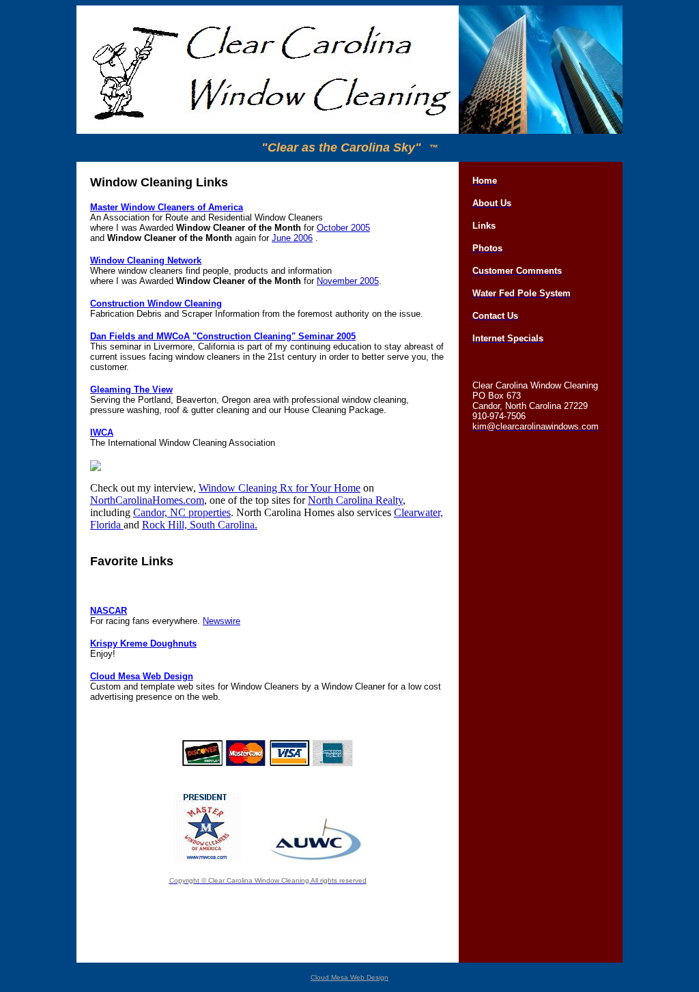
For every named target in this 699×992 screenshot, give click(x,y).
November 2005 (348, 281)
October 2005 (343, 228)
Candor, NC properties (182, 512)
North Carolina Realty (355, 500)
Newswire (221, 621)
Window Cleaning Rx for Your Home (279, 488)
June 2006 (292, 238)
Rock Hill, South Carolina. (199, 524)
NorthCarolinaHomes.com (147, 500)
